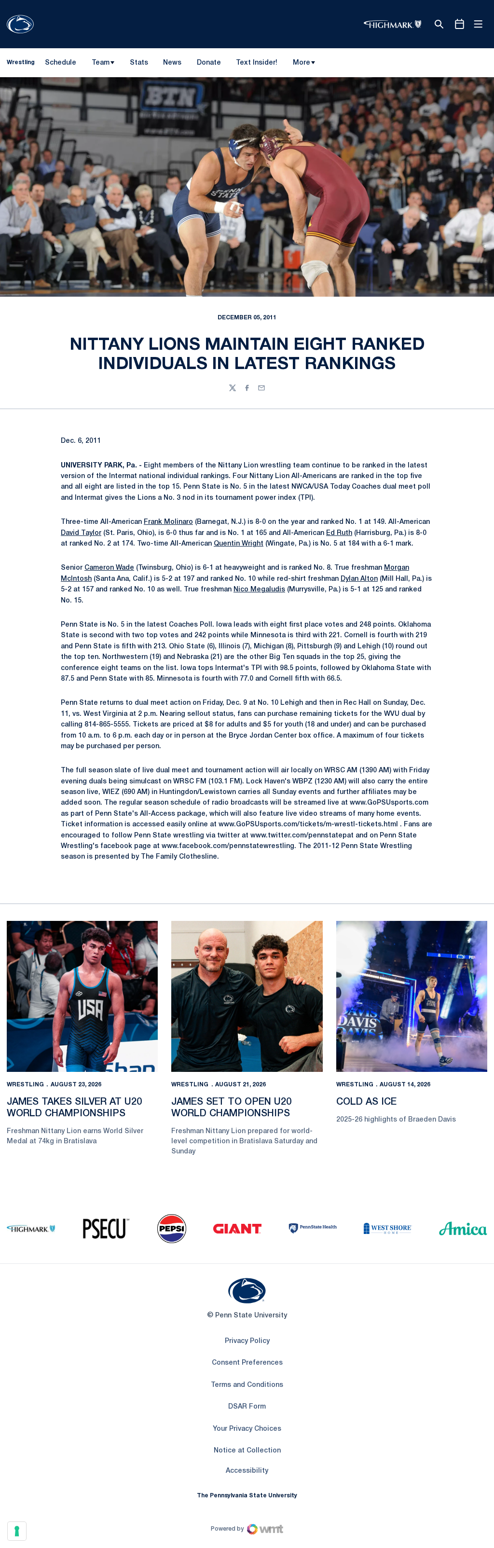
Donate (208, 64)
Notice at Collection (247, 1451)
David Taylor (81, 533)
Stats (139, 63)
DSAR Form (247, 1407)
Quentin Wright (238, 544)
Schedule (60, 63)
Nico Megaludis (259, 590)
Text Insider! (256, 63)
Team (101, 63)
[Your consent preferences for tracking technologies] (17, 1531)
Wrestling (25, 1084)
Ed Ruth (339, 533)
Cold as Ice (366, 1102)
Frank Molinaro (168, 522)
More (301, 63)
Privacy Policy (247, 1341)
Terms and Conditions (247, 1385)
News (172, 63)
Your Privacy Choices (247, 1429)
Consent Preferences (247, 1363)
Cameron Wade (109, 568)
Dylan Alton (359, 579)
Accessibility (247, 1470)
